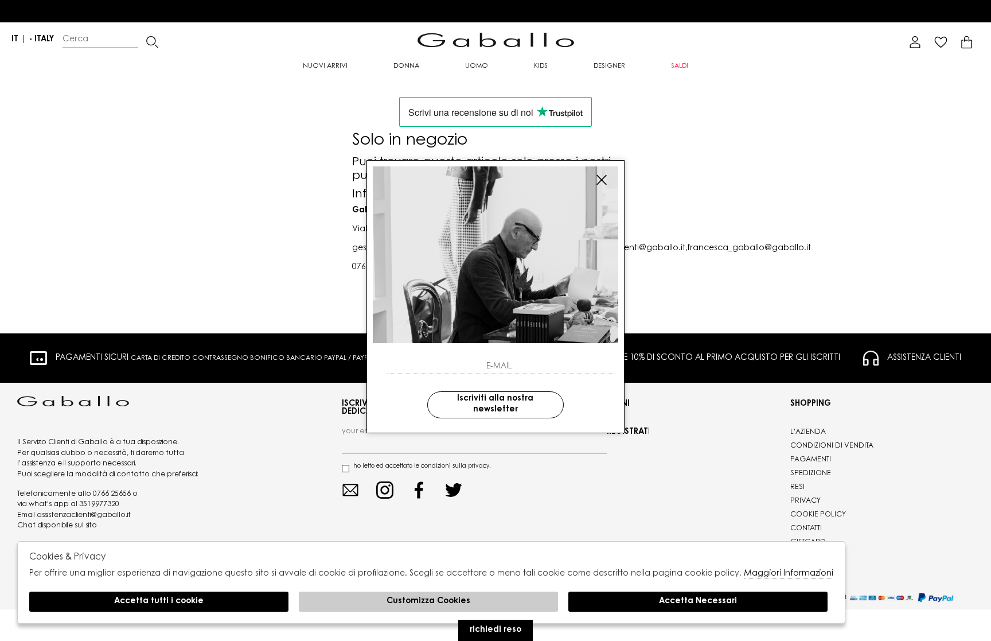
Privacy (805, 501)
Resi (797, 487)
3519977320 (99, 504)
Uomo (476, 66)
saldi (679, 66)
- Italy (41, 40)
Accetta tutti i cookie (159, 601)
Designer (609, 66)
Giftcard (808, 542)
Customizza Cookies (428, 601)
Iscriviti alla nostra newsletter (495, 404)
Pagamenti (810, 459)
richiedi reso (495, 630)
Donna (406, 66)
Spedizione (810, 473)
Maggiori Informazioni (788, 573)
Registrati (628, 432)
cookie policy (818, 514)
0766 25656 (112, 494)
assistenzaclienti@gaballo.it (84, 515)
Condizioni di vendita (831, 445)
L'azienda (808, 432)
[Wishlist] (941, 42)
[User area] (915, 42)
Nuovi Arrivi (325, 66)
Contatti (806, 528)
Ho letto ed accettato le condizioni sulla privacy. (422, 466)
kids (541, 66)
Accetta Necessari (698, 601)
